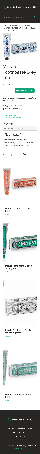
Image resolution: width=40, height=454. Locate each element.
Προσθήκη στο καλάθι (24, 90)
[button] (35, 36)
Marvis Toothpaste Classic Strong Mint (18, 267)
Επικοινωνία (20, 436)
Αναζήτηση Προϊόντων (20, 432)
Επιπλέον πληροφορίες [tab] (13, 128)
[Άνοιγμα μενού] (35, 7)
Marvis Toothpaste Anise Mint (18, 396)
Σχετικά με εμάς (25, 429)
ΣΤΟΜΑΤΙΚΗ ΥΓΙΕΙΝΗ (16, 117)
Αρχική (11, 429)
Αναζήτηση (35, 17)
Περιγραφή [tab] (8, 124)
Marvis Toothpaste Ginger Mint (18, 210)
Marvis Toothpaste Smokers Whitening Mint (19, 331)
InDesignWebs (20, 448)
